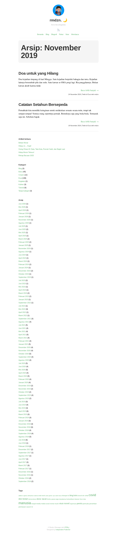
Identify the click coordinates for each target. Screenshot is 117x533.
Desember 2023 (25, 271)
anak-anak (41, 495)
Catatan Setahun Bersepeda (43, 104)
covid (92, 495)
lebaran (76, 499)
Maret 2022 (23, 315)
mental (52, 504)
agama (25, 495)
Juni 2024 (22, 255)
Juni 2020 (22, 366)
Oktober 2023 (24, 274)
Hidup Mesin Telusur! (26, 152)
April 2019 (22, 411)
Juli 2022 (22, 306)
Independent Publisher (63, 529)
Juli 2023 (22, 280)
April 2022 (22, 312)
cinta (86, 495)
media (38, 504)
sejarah (28, 507)
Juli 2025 (22, 226)
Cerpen (21, 175)
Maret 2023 (23, 293)
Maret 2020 (23, 376)
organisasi (73, 504)
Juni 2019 (22, 405)
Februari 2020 (24, 379)
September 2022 (25, 303)
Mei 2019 (22, 408)
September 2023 (25, 277)
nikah (61, 504)
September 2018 (25, 433)
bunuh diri (81, 495)
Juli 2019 (22, 402)
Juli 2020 (22, 363)
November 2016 (25, 475)
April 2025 (22, 236)
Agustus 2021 (24, 322)
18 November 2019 (74, 125)
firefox (49, 499)
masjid (33, 504)
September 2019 (25, 395)
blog (71, 495)
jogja (57, 499)
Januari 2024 (23, 268)
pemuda (86, 504)
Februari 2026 (24, 213)
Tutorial (21, 188)
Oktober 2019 (24, 392)
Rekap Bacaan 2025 (26, 155)
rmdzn (96, 94)
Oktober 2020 (24, 354)
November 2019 (25, 389)
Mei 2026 (22, 207)
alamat (36, 495)
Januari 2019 (23, 421)
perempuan (22, 507)
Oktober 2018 (24, 430)
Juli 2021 (22, 325)
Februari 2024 (24, 264)
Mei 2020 (22, 370)
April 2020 (22, 373)
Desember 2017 (25, 449)
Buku (20, 172)
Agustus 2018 (24, 437)
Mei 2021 (22, 331)
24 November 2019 (74, 94)
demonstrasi (32, 499)
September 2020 (25, 357)
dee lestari (23, 499)
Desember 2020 (25, 347)
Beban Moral (23, 143)
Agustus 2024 (24, 252)
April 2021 (22, 335)
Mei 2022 (22, 309)
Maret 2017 (23, 465)
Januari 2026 (23, 217)
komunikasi (70, 499)
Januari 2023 (23, 299)
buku (76, 495)
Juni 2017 (22, 459)
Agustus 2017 (24, 456)
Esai (89, 94)
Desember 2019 (25, 386)
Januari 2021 (23, 344)
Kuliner (21, 184)
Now (67, 34)
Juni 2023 (22, 284)
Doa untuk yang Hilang (38, 73)
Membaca (75, 34)
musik (57, 504)
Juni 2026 (22, 204)
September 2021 (25, 319)
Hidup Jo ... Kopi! (25, 146)
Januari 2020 (23, 382)
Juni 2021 (22, 328)
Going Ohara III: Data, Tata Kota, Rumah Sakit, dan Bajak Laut (42, 149)
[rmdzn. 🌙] (58, 15)
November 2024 (25, 248)
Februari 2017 (24, 469)
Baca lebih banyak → (89, 90)
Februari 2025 (24, 242)
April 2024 (22, 258)
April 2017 (22, 462)
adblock (21, 495)
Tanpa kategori (24, 191)
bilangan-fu (65, 495)
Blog (47, 34)
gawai (53, 499)
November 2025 (25, 220)
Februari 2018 (24, 446)
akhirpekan (31, 495)
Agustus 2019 (24, 398)
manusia (25, 503)
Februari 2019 (24, 417)
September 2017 (25, 453)
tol (32, 507)
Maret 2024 (23, 261)
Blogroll (54, 34)
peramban (93, 504)
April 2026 (22, 210)
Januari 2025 (23, 245)
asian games (48, 495)
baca (60, 495)
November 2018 (25, 427)
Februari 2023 (24, 296)
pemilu (79, 503)
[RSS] (58, 30)
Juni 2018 (22, 443)
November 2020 (25, 350)
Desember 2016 (25, 472)
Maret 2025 (23, 239)
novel (66, 503)
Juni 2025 (22, 229)
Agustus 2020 (24, 360)
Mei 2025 (22, 232)
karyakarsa (62, 499)
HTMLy (66, 527)
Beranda (40, 34)
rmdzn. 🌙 (58, 20)
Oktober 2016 (24, 478)
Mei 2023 (22, 287)
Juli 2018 (22, 440)
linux (81, 499)
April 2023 (22, 290)
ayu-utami (55, 495)
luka (84, 499)
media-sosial (45, 504)
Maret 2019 (23, 414)
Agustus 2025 (24, 223)
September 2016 (25, 481)
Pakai (61, 34)
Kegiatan (22, 181)
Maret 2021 (23, 338)
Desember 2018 (25, 424)
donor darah (42, 499)
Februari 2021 (24, 341)
